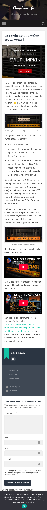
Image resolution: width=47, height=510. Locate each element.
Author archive (13, 359)
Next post (13, 391)
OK (24, 506)
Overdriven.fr (23, 8)
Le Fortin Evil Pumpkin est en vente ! (21, 38)
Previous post (14, 387)
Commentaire (10, 413)
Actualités (13, 374)
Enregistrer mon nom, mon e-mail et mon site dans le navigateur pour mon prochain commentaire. (22, 473)
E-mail (7, 448)
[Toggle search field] (43, 23)
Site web (7, 459)
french (11, 379)
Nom (7, 438)
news (17, 379)
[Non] (43, 500)
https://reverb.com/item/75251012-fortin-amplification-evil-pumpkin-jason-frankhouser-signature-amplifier (22, 327)
